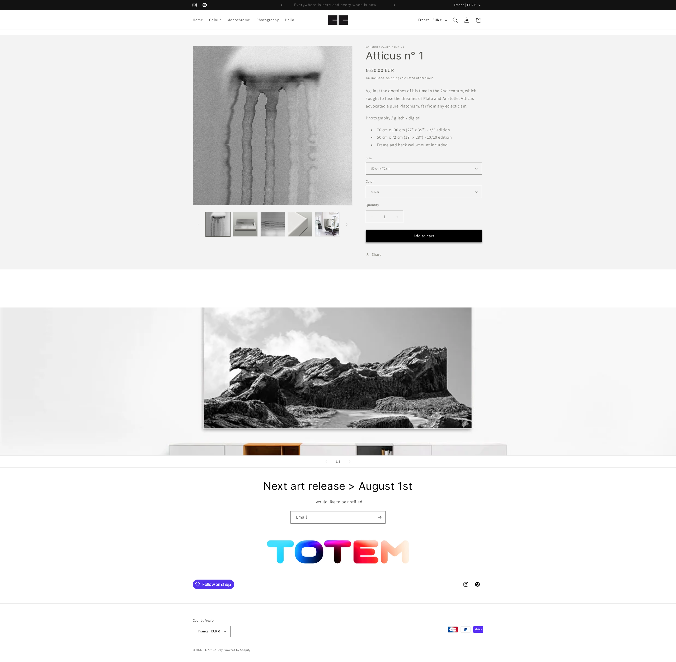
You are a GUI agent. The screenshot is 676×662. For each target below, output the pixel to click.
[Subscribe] (379, 517)
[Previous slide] (326, 461)
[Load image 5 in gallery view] (327, 224)
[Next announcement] (394, 5)
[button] (455, 20)
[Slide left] (198, 224)
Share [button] (377, 254)
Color (370, 181)
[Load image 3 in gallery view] (272, 224)
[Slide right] (347, 224)
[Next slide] (349, 461)
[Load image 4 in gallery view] (300, 224)
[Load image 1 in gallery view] (218, 224)
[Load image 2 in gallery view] (245, 224)
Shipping (393, 78)
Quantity (372, 205)
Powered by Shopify (237, 650)
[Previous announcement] (282, 5)
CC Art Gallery (213, 650)
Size (369, 158)
